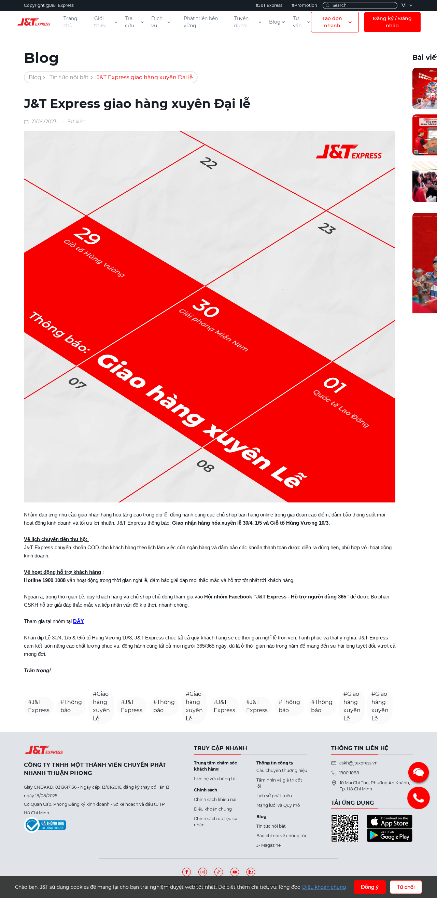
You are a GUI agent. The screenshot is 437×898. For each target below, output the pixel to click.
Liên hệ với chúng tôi (215, 778)
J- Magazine (268, 845)
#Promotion (304, 5)
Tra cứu (129, 22)
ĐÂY (78, 621)
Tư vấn (297, 22)
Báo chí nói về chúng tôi (281, 835)
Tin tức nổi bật (69, 77)
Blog (275, 22)
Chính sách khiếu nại (215, 799)
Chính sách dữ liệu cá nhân (215, 821)
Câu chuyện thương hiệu (281, 770)
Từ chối (406, 887)
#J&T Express (269, 5)
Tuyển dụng (241, 22)
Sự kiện (76, 122)
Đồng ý (370, 887)
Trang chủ (70, 22)
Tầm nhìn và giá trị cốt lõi (279, 783)
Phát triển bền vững (201, 22)
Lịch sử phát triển (274, 795)
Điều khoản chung (213, 809)
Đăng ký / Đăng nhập (392, 22)
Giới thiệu (100, 22)
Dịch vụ (157, 22)
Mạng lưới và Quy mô (278, 805)
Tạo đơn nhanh (332, 22)
